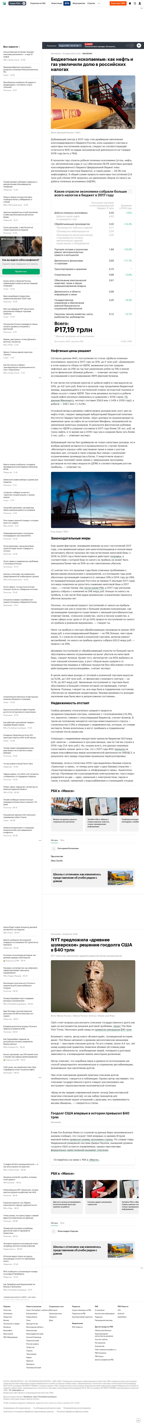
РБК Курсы (99, 1356)
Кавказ (29, 1357)
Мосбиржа (27, 1396)
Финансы (7, 1327)
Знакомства (99, 1346)
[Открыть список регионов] (130, 3)
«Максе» (94, 1159)
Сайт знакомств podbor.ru (105, 1349)
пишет (117, 1025)
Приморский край (33, 1367)
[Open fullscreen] (130, 191)
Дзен (51, 1320)
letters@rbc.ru (18, 1390)
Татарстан (30, 1347)
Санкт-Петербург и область (37, 1310)
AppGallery (122, 1317)
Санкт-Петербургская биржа (44, 1396)
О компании (99, 1310)
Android (121, 1313)
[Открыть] (21, 3)
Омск (28, 1320)
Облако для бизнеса (103, 1330)
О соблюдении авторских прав (47, 1407)
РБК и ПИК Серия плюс (12, 204)
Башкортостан (32, 1323)
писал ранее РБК (94, 587)
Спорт (6, 74)
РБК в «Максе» (63, 791)
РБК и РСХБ (8, 344)
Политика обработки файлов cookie (72, 1411)
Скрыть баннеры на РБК (81, 1310)
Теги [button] (62, 840)
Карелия (29, 1360)
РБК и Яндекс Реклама (12, 975)
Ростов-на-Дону (32, 1344)
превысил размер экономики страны (91, 1139)
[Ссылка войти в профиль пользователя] (139, 3)
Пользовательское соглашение (76, 1407)
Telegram (53, 1317)
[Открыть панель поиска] (135, 3)
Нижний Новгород (33, 1337)
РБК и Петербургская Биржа (14, 727)
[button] (130, 3)
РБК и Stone (8, 932)
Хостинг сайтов (101, 1339)
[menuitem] (38, 3)
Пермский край (32, 1340)
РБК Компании (9, 1182)
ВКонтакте (53, 1310)
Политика (7, 90)
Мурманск (30, 1364)
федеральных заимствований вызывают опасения (79, 1149)
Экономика (7, 566)
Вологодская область (34, 1327)
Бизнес (6, 1320)
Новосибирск (31, 1317)
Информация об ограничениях (17, 1407)
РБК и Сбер (8, 1208)
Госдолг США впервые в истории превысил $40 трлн (90, 1115)
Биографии (7, 1330)
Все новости (10, 47)
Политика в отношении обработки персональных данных (28, 1411)
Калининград (31, 1330)
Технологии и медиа (11, 1323)
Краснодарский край (34, 1333)
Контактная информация (104, 1313)
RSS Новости (77, 1327)
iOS (119, 1310)
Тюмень (29, 1350)
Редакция (98, 1317)
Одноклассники (55, 1313)
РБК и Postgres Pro (10, 1046)
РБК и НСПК (8, 525)
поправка (115, 556)
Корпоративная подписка (82, 1317)
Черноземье (31, 1354)
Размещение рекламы (103, 1320)
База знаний (8, 1333)
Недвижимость (9, 1248)
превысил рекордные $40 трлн (113, 1029)
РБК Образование (10, 1337)
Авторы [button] (54, 840)
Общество (7, 189)
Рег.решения (100, 1342)
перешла (119, 749)
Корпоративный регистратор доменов (104, 1334)
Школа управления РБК (104, 1359)
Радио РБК (15, 4)
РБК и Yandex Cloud (11, 59)
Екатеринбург (32, 1313)
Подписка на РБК (79, 1313)
